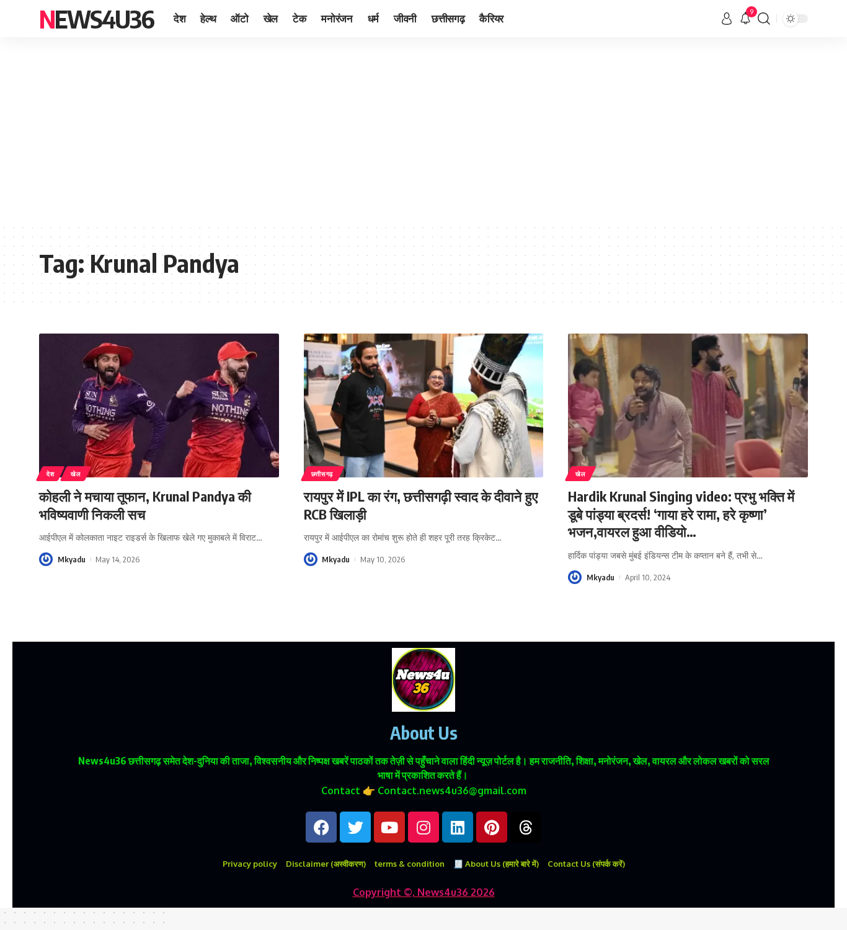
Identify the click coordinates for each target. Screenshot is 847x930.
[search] (764, 18)
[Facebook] (321, 827)
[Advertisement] (423, 130)
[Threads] (525, 827)
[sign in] (727, 18)
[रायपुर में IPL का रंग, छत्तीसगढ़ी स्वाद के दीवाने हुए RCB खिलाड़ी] (424, 405)
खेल (76, 473)
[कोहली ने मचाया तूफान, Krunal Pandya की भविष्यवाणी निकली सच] (159, 405)
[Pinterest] (491, 827)
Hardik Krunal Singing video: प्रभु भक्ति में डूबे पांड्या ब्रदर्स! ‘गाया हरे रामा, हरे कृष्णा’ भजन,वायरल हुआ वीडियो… (681, 513)
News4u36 (96, 18)
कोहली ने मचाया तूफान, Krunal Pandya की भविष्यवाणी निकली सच (145, 505)
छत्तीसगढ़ (322, 473)
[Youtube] (389, 827)
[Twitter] (355, 827)
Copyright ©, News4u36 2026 (424, 892)
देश (50, 473)
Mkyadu (72, 559)
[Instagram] (423, 827)
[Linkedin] (457, 827)
